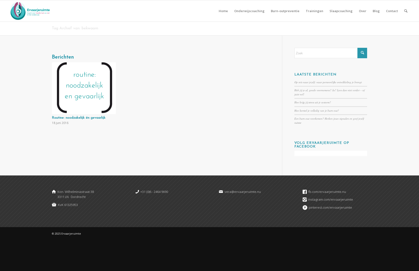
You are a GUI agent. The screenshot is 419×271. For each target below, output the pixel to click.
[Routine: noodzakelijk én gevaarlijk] (84, 88)
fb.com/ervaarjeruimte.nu (327, 191)
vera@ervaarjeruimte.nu (243, 191)
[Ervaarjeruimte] (29, 11)
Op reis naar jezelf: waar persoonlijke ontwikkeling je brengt (328, 82)
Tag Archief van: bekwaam (75, 28)
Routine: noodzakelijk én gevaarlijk (78, 118)
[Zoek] (406, 11)
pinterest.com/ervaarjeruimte (330, 207)
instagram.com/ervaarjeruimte (330, 199)
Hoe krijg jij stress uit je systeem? (312, 102)
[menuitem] (223, 11)
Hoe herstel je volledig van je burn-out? (316, 110)
